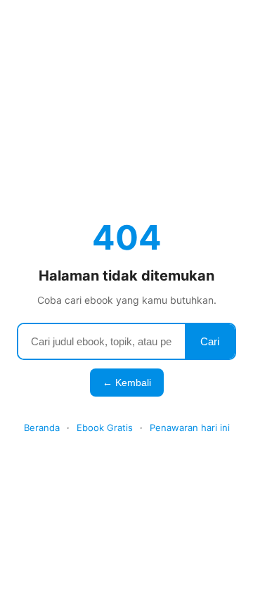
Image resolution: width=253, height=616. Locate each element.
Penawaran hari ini (190, 427)
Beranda (42, 427)
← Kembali (127, 382)
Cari (209, 341)
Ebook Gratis (105, 427)
